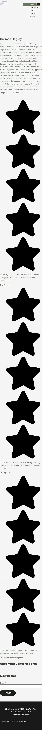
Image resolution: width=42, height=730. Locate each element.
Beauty (32, 10)
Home (31, 4)
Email (3, 683)
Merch (32, 16)
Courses (33, 13)
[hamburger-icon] (38, 4)
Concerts (33, 7)
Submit (7, 693)
